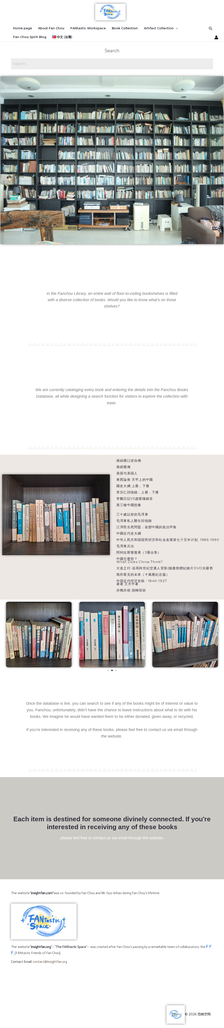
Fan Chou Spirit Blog (29, 37)
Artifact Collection (159, 28)
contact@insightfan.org (50, 962)
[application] (176, 28)
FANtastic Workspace (88, 28)
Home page (22, 28)
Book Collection (125, 28)
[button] (7, 634)
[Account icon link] (216, 37)
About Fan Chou (51, 28)
